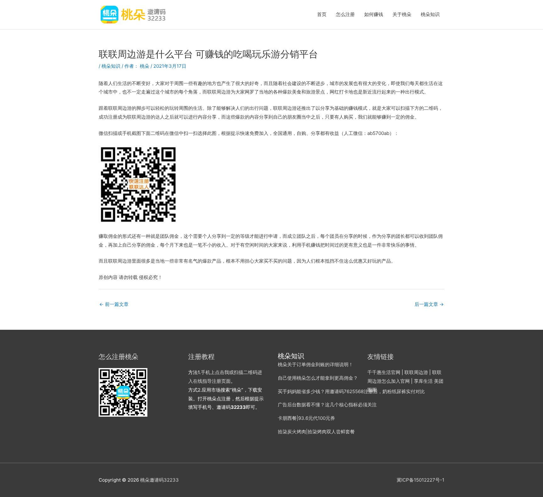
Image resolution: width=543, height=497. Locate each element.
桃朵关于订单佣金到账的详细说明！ (315, 364)
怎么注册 (345, 14)
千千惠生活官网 (383, 372)
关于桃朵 (401, 14)
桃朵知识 (430, 14)
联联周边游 (416, 372)
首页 (321, 14)
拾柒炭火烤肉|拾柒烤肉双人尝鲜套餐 (316, 432)
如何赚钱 (373, 14)
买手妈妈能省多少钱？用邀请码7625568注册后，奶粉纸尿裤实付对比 (351, 391)
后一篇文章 (429, 304)
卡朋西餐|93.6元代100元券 (306, 418)
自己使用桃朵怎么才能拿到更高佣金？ (318, 378)
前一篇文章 (114, 304)
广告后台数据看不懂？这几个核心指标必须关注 (327, 405)
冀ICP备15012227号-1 (420, 480)
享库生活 (423, 381)
